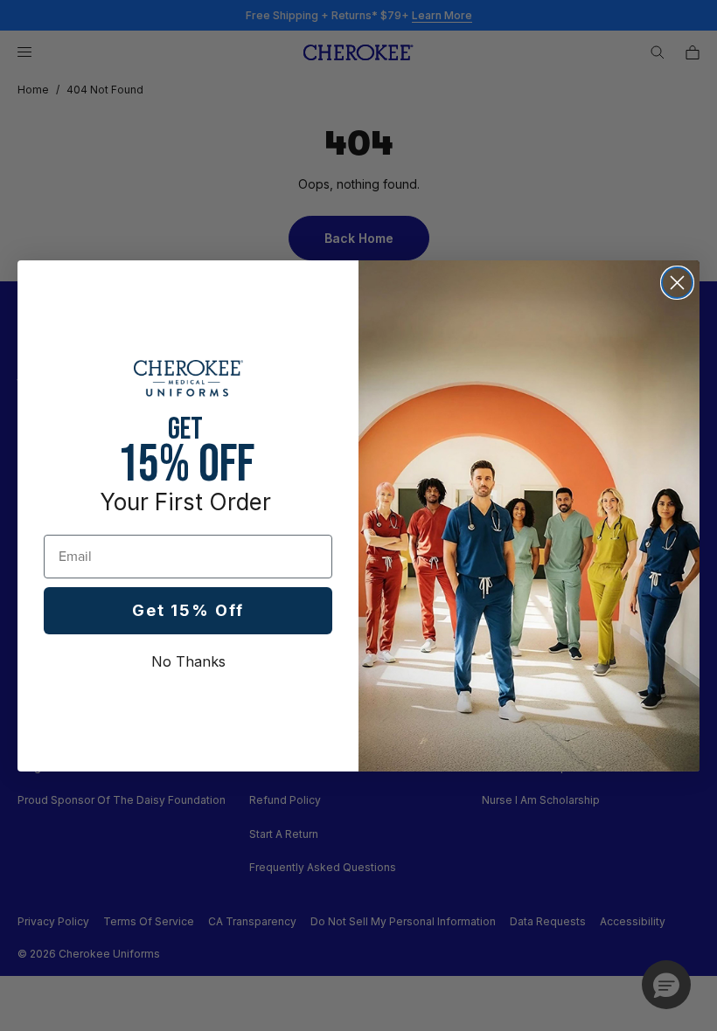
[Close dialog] (677, 282)
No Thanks (188, 661)
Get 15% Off (188, 610)
